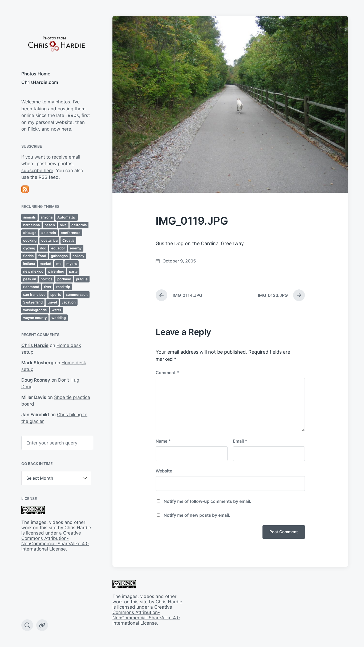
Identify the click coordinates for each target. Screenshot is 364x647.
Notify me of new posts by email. (197, 515)
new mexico (33, 271)
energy (76, 248)
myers (71, 263)
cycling (29, 248)
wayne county (35, 318)
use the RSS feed (40, 177)
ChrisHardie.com (39, 82)
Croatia (68, 240)
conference (70, 233)
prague (82, 279)
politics (46, 279)
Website (164, 471)
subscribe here (37, 170)
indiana (29, 263)
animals (29, 217)
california (79, 225)
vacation (69, 302)
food (42, 256)
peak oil (29, 279)
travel (52, 302)
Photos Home (35, 73)
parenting (56, 271)
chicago (30, 233)
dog (43, 248)
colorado (48, 233)
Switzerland (33, 302)
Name (163, 441)
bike (63, 225)
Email (240, 441)
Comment (167, 372)
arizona (46, 217)
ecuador (58, 248)
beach (50, 225)
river (47, 287)
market (45, 263)
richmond (31, 287)
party (73, 271)
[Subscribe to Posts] (56, 189)
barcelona (31, 225)
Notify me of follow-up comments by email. (207, 501)
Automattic (66, 217)
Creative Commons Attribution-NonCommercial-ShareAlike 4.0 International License (55, 541)
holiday (78, 256)
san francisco (34, 294)
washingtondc (35, 310)
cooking (30, 240)
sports (55, 294)
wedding (58, 318)
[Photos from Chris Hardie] (56, 43)
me (59, 263)
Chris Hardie (34, 345)
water (56, 310)
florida (28, 256)
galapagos (59, 256)
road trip (63, 287)
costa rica (49, 240)
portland (64, 279)
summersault (77, 294)
